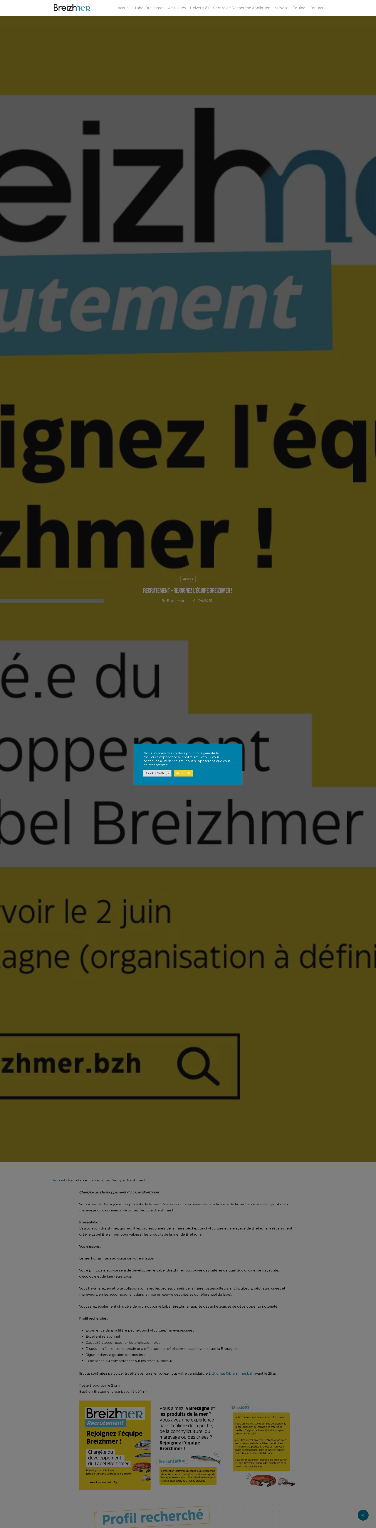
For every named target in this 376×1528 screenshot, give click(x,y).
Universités (199, 8)
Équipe (299, 8)
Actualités (177, 8)
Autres (188, 579)
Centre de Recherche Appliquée (241, 8)
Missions (281, 8)
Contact (317, 8)
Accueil (124, 8)
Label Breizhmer (149, 8)
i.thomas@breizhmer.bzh (232, 1373)
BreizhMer (175, 600)
